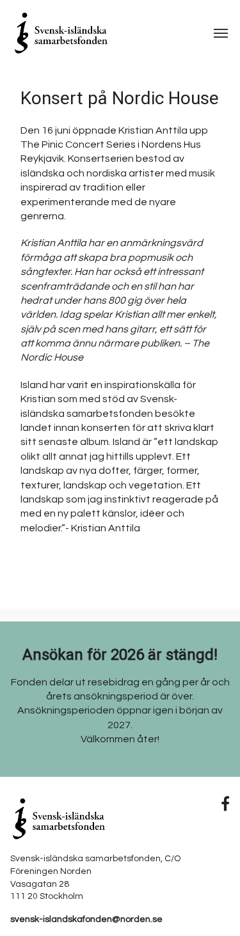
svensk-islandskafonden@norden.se (86, 919)
